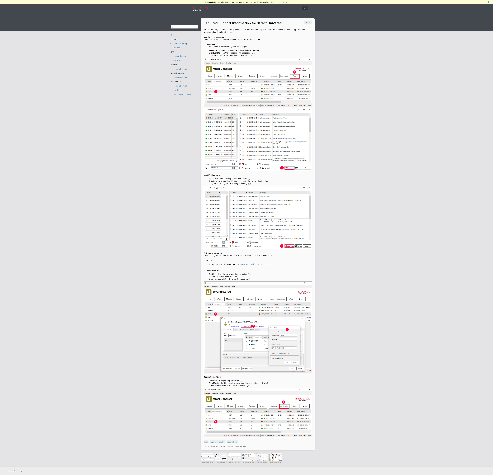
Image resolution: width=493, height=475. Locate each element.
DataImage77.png (234, 462)
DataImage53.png (221, 462)
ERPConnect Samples (182, 94)
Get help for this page (15, 471)
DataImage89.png (275, 462)
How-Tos (176, 47)
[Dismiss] (488, 2)
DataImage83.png (262, 462)
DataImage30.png (207, 462)
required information (218, 442)
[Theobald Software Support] (197, 9)
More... (308, 22)
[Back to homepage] (171, 35)
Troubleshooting (180, 43)
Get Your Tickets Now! (279, 2)
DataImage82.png (248, 462)
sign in (305, 8)
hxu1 (206, 442)
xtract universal (232, 442)
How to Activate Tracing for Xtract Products (254, 264)
